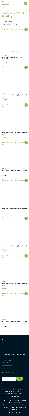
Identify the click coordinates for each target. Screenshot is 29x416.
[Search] (19, 379)
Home (3, 10)
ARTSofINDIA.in (8, 404)
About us (5, 362)
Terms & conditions (7, 365)
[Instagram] (16, 412)
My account (6, 359)
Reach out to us (7, 360)
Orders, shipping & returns (8, 372)
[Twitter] (13, 412)
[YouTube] (19, 412)
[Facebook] (9, 412)
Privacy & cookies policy (8, 368)
